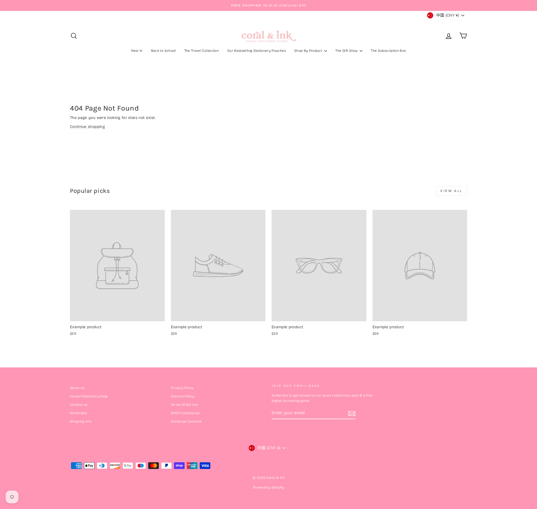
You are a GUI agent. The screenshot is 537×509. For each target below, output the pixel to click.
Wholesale (78, 413)
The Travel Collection (201, 51)
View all (451, 191)
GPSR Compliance (185, 413)
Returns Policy (183, 396)
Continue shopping (87, 126)
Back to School (163, 51)
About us (77, 388)
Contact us (79, 405)
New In (137, 51)
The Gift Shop (346, 51)
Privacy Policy (182, 388)
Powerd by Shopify (268, 487)
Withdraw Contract (186, 421)
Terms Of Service (185, 405)
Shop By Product (308, 51)
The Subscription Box (388, 51)
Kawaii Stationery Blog (89, 396)
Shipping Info (81, 421)
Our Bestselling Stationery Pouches (256, 51)
